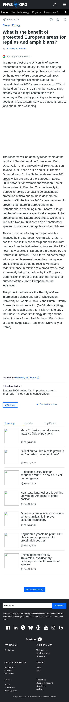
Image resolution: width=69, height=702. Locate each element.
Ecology (16, 25)
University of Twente (16, 48)
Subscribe (59, 606)
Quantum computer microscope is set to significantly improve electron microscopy (42, 516)
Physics (36, 12)
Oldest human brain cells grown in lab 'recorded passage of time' (42, 453)
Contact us (9, 650)
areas (6, 178)
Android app (9, 667)
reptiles (38, 226)
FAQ (38, 670)
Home (4, 12)
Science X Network (48, 697)
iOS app (8, 670)
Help (38, 667)
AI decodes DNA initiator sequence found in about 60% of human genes (41, 475)
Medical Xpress (43, 653)
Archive (39, 689)
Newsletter (41, 686)
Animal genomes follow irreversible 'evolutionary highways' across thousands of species (40, 559)
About (7, 684)
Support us (41, 680)
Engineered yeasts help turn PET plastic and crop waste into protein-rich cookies (42, 537)
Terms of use (10, 688)
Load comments (34, 590)
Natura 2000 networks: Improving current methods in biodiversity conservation (29, 392)
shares (10, 405)
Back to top (31, 639)
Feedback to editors (48, 404)
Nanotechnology (20, 12)
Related (29, 423)
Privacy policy (10, 691)
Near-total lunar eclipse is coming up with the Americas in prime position (42, 496)
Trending (9, 423)
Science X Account (44, 683)
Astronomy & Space (55, 12)
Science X (40, 656)
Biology (6, 25)
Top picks (50, 423)
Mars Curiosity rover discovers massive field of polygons (40, 432)
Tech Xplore (41, 650)
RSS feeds (9, 673)
